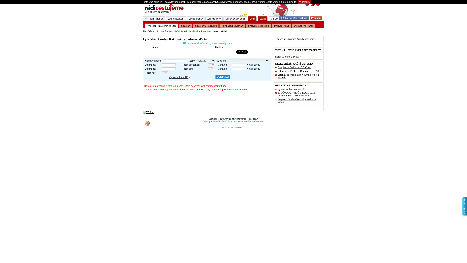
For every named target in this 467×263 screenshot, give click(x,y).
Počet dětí (187, 68)
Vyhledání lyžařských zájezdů (161, 26)
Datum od (150, 64)
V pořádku (304, 2)
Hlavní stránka (166, 31)
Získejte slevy (214, 19)
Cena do (222, 68)
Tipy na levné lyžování (232, 26)
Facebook (253, 119)
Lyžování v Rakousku (258, 26)
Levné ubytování (176, 19)
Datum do (150, 68)
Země (195, 31)
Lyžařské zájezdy (183, 31)
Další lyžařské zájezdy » (288, 56)
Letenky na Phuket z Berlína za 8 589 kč (299, 71)
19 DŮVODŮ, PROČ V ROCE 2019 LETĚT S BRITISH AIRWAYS (296, 94)
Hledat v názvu (153, 60)
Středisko (221, 60)
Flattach (154, 47)
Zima (252, 19)
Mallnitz (219, 47)
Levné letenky (196, 19)
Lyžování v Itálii (281, 26)
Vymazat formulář (178, 77)
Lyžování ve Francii (303, 26)
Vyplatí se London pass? (291, 89)
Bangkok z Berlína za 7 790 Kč (294, 67)
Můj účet (275, 19)
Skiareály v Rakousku (206, 26)
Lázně (263, 19)
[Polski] (318, 5)
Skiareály (185, 26)
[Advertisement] (186, 33)
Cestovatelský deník (235, 19)
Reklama (241, 119)
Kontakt (213, 119)
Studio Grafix (238, 127)
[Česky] (307, 5)
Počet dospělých (191, 64)
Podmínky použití (227, 119)
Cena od (222, 64)
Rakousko (205, 31)
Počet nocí (150, 72)
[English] (312, 5)
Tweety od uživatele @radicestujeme (294, 39)
